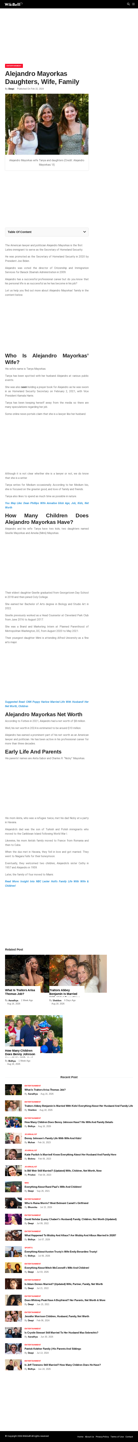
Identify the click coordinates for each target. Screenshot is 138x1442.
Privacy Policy (102, 1436)
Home (80, 1436)
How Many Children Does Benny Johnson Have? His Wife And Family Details (20, 1056)
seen (24, 387)
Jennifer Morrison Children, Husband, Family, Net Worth (57, 1316)
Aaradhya (13, 1000)
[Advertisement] (69, 36)
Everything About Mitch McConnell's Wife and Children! (57, 1267)
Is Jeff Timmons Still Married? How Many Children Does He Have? (63, 1364)
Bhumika (32, 1207)
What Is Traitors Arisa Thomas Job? (20, 992)
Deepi (11, 89)
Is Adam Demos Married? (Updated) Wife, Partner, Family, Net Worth (64, 1284)
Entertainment (14, 66)
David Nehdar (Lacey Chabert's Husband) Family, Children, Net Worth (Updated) (71, 1219)
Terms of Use (117, 1436)
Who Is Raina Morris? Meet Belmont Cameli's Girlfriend (56, 1203)
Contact (129, 1436)
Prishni (32, 1175)
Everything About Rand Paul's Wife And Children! (53, 1186)
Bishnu (31, 1158)
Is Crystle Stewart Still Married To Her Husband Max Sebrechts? (61, 1332)
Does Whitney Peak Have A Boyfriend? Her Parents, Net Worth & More (65, 1300)
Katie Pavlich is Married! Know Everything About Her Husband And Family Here (70, 1154)
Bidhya (12, 1061)
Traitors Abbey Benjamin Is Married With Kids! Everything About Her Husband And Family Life (79, 1105)
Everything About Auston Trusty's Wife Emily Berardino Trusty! (61, 1251)
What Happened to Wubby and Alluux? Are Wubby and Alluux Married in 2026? (70, 1235)
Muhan (31, 1142)
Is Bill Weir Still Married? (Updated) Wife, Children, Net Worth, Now (63, 1170)
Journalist (31, 1134)
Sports (28, 1248)
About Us (89, 1436)
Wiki (27, 1183)
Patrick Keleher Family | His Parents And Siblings (53, 1348)
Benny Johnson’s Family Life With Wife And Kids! (53, 1138)
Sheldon (57, 1000)
